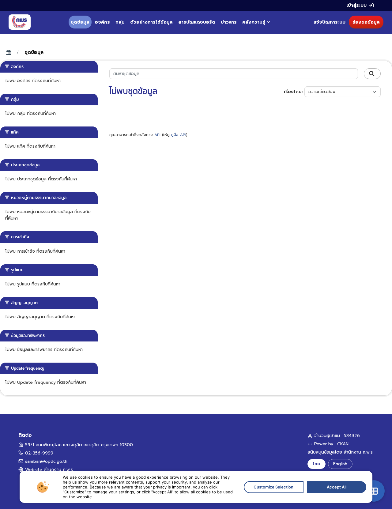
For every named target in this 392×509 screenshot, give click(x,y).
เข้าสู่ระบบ (356, 5)
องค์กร (102, 22)
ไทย (316, 464)
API (157, 135)
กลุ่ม (120, 22)
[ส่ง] (372, 73)
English (340, 464)
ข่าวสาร (229, 22)
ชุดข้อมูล (80, 22)
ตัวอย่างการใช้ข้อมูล (151, 22)
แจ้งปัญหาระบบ (329, 22)
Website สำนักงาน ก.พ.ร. (49, 469)
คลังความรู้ (253, 22)
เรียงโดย (293, 92)
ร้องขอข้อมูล (366, 22)
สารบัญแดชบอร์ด (196, 22)
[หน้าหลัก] (20, 22)
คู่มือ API (178, 135)
